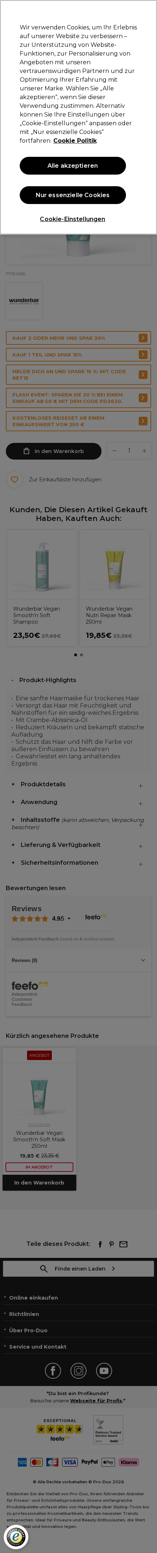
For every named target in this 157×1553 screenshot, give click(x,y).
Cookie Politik (75, 140)
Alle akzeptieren (72, 165)
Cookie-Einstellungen (72, 219)
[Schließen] (145, 12)
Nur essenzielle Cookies (73, 195)
